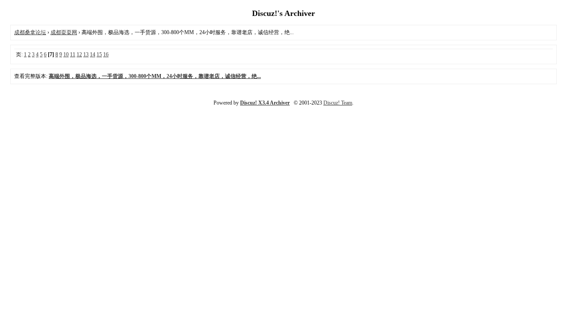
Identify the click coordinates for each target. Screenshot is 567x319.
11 (72, 54)
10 (66, 54)
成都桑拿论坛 (30, 32)
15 (99, 54)
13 (86, 54)
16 (106, 54)
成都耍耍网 (63, 32)
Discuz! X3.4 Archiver (265, 103)
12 (79, 54)
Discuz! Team (337, 103)
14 (92, 54)
